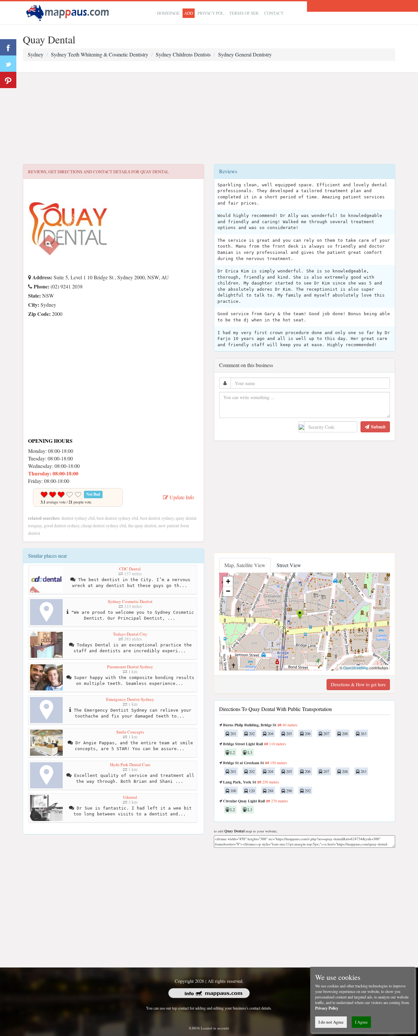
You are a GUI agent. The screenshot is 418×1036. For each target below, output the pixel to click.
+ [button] (228, 581)
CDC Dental (130, 569)
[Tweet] (8, 63)
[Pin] (8, 80)
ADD (188, 13)
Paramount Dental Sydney (130, 667)
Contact (273, 13)
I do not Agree (331, 1022)
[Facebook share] (8, 47)
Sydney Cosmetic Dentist (130, 601)
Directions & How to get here (358, 684)
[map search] (68, 11)
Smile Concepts (130, 732)
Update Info (181, 497)
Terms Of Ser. (244, 13)
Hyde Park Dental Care (130, 764)
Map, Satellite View (244, 565)
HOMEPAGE (168, 13)
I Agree (361, 1022)
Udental (130, 797)
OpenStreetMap (355, 667)
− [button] (228, 591)
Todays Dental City (130, 634)
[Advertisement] (209, 118)
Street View (289, 565)
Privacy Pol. (211, 13)
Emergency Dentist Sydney (130, 699)
